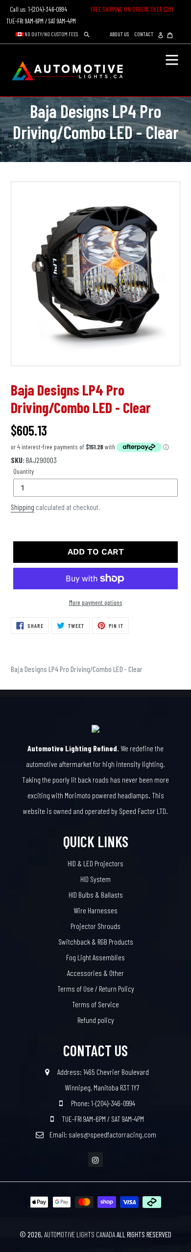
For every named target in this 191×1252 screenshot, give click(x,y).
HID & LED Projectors (95, 863)
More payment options (95, 602)
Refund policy (95, 1019)
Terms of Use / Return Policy (95, 988)
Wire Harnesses (95, 910)
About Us (119, 33)
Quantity (23, 471)
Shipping (22, 507)
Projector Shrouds (95, 925)
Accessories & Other (95, 972)
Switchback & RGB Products (95, 941)
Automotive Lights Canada (79, 1234)
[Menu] (172, 58)
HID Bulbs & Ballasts (96, 894)
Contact (143, 33)
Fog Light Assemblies (95, 957)
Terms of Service (95, 1004)
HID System (95, 878)
